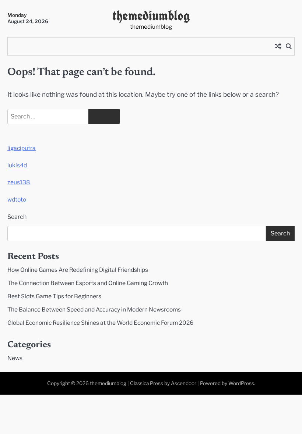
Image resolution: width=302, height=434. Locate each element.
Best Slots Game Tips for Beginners (54, 296)
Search (17, 216)
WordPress (241, 383)
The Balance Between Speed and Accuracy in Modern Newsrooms (94, 309)
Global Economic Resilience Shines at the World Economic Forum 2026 (100, 322)
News (14, 358)
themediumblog (151, 15)
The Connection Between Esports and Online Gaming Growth (87, 283)
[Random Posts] (277, 46)
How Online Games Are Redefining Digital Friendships (77, 269)
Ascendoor (183, 383)
